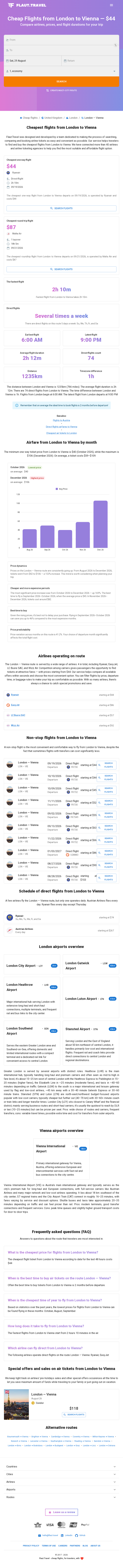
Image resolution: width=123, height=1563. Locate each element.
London (73, 117)
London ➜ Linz (89, 1445)
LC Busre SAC (18, 715)
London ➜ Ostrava (107, 1445)
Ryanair (15, 695)
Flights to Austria (61, 420)
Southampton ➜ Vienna (61, 1441)
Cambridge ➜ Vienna (60, 1437)
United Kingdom (53, 117)
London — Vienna (43, 1394)
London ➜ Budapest (54, 1445)
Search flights (63, 208)
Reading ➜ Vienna (82, 1441)
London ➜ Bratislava (33, 1445)
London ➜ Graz (73, 1445)
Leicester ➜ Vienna (38, 1441)
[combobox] (63, 39)
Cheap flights (30, 117)
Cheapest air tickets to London (61, 433)
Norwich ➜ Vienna (19, 1441)
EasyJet (15, 705)
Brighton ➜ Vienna (40, 1437)
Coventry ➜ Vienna (81, 1437)
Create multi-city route (63, 90)
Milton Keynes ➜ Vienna (103, 1437)
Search (61, 81)
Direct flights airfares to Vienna (61, 426)
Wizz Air (15, 725)
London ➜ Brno (14, 1445)
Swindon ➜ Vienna (102, 1441)
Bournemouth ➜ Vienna (17, 1437)
